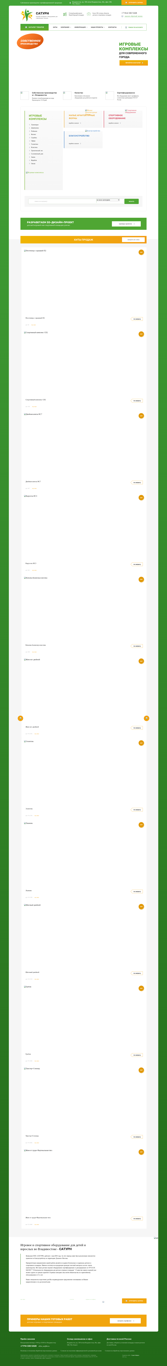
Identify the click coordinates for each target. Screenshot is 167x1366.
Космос (33, 134)
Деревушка (35, 128)
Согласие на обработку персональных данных (120, 1351)
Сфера (33, 141)
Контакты (112, 27)
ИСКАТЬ (131, 201)
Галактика (34, 144)
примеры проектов (125, 224)
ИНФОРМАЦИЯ (80, 27)
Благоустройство (79, 136)
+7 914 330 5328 (129, 13)
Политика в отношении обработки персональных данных (38, 1351)
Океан (33, 163)
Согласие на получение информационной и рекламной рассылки (81, 1351)
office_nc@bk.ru (75, 1302)
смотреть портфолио (124, 1321)
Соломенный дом (37, 154)
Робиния (34, 131)
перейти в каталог (74, 123)
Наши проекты (97, 27)
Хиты (55, 27)
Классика (34, 147)
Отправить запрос (136, 1301)
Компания (65, 27)
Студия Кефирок (135, 1355)
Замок (33, 157)
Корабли (34, 160)
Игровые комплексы (38, 117)
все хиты (133, 239)
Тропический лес (37, 150)
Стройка (34, 138)
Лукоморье (35, 125)
